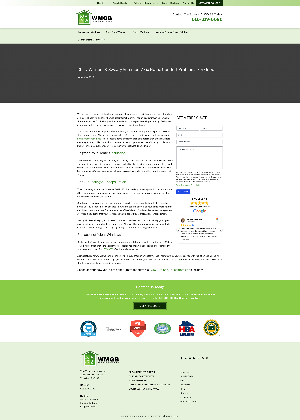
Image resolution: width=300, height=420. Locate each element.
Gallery (137, 3)
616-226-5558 (160, 269)
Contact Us (188, 3)
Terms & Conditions (182, 185)
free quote (175, 259)
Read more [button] (185, 240)
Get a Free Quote (209, 3)
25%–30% (107, 249)
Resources (149, 3)
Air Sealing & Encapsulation (105, 182)
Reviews (174, 3)
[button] (221, 230)
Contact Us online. (189, 298)
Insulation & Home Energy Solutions (172, 32)
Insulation (118, 153)
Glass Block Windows (116, 32)
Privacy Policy (195, 185)
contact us (181, 269)
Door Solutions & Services (90, 39)
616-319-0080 (207, 19)
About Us (101, 3)
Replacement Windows (89, 32)
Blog (164, 3)
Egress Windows (141, 32)
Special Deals (120, 3)
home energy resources (89, 139)
